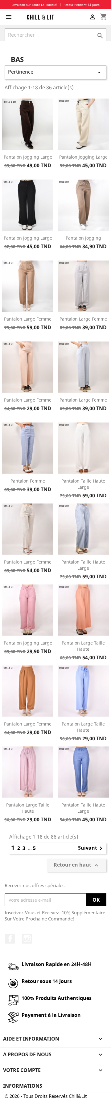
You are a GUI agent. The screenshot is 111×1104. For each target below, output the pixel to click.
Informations (22, 1085)
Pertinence (55, 72)
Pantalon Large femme (27, 562)
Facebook (10, 939)
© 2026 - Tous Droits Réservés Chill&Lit (46, 1096)
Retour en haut (77, 865)
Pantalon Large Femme (27, 319)
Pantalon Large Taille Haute (83, 646)
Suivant (91, 848)
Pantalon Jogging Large (28, 157)
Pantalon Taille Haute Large (83, 484)
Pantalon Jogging (83, 238)
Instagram (27, 939)
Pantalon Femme (27, 481)
